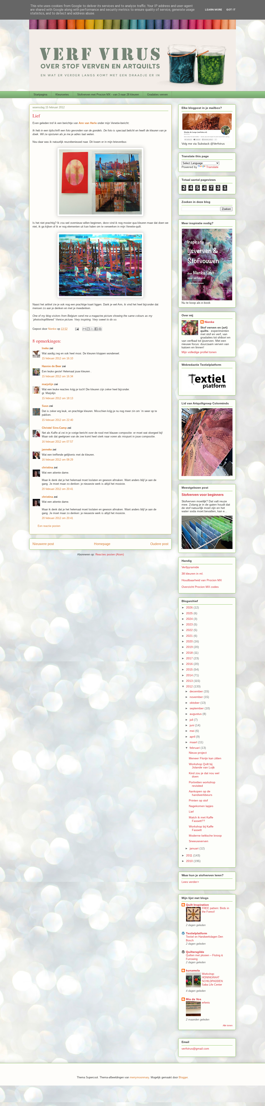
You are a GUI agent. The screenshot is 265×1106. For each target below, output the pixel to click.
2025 (190, 613)
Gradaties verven (157, 94)
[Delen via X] (92, 329)
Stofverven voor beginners (203, 494)
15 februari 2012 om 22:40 (57, 419)
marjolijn (47, 384)
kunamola (193, 970)
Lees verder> (190, 881)
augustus (196, 714)
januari (194, 848)
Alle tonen (227, 1025)
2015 (190, 669)
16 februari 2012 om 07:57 (57, 441)
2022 (190, 630)
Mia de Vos (193, 999)
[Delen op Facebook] (96, 329)
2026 (190, 607)
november (197, 697)
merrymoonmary (139, 1077)
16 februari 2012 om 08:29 (57, 459)
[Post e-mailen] (77, 328)
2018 (190, 652)
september (197, 708)
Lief (191, 811)
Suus (45, 405)
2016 (190, 664)
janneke (47, 449)
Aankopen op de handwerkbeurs (200, 793)
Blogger (183, 1077)
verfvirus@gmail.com (195, 1048)
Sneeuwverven (198, 841)
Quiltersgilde (195, 952)
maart (194, 742)
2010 (190, 861)
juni (192, 725)
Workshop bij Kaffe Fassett (201, 828)
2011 (189, 855)
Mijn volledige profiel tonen (199, 352)
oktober (195, 702)
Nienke (209, 322)
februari (195, 747)
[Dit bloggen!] (88, 329)
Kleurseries (62, 94)
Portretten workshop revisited (202, 784)
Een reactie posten (49, 525)
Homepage (102, 544)
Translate (212, 167)
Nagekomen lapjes (201, 806)
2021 (190, 635)
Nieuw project (198, 752)
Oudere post (159, 544)
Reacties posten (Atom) (109, 554)
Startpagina (40, 94)
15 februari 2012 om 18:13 (57, 398)
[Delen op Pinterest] (100, 329)
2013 (190, 680)
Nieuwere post (43, 544)
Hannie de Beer (51, 366)
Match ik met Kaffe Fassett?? (201, 819)
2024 (190, 618)
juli (192, 719)
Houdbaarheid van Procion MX (202, 580)
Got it (231, 9)
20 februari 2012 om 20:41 (57, 488)
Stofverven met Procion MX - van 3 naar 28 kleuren (108, 94)
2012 (190, 686)
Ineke (45, 348)
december (197, 691)
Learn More (213, 9)
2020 (190, 641)
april (193, 736)
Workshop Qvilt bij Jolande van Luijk (202, 765)
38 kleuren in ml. (192, 573)
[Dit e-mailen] (84, 329)
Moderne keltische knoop (205, 835)
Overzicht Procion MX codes (200, 586)
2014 (190, 675)
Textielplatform (196, 933)
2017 (190, 658)
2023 (190, 624)
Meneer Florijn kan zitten (205, 758)
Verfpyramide (190, 567)
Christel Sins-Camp (54, 427)
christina (47, 467)
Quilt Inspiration (197, 904)
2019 (190, 647)
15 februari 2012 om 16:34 (57, 376)
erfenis (206, 1002)
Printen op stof (198, 800)
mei (192, 730)
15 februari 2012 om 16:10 (57, 358)
